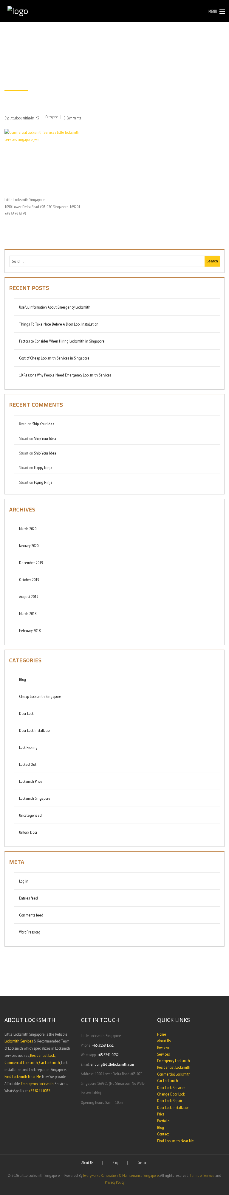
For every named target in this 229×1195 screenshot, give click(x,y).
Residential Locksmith (173, 1067)
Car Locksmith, (49, 1062)
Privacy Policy (114, 1182)
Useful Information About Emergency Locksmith (54, 307)
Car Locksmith (167, 1080)
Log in (23, 881)
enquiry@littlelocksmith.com (112, 1064)
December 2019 (31, 562)
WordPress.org (29, 932)
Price (161, 1114)
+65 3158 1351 (103, 1045)
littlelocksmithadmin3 (24, 118)
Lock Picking (28, 747)
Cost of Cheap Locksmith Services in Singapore (54, 358)
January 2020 (28, 545)
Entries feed (28, 898)
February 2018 (30, 630)
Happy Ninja (43, 467)
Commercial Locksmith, (21, 1062)
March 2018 (27, 613)
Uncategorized (30, 815)
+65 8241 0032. (40, 1090)
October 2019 (29, 579)
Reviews (163, 1047)
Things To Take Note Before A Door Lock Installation (59, 324)
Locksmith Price (30, 781)
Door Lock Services (171, 1087)
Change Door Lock (171, 1094)
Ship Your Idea (43, 424)
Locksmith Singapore (34, 798)
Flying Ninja (43, 482)
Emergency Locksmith (37, 1083)
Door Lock (26, 713)
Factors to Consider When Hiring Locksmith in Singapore (62, 341)
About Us (164, 1040)
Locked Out (27, 764)
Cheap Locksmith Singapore (40, 696)
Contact (163, 1134)
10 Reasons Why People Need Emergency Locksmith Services (65, 375)
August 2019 (28, 596)
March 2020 (27, 528)
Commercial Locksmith (174, 1074)
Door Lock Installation (35, 730)
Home (161, 1034)
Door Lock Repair (169, 1100)
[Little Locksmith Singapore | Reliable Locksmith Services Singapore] (86, 9)
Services (163, 1054)
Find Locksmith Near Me (22, 1076)
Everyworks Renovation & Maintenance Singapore (121, 1175)
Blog (22, 679)
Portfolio (163, 1121)
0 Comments (72, 118)
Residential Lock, (42, 1055)
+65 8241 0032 (108, 1054)
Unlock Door (28, 832)
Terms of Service (202, 1175)
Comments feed (31, 915)
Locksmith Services (18, 1041)
